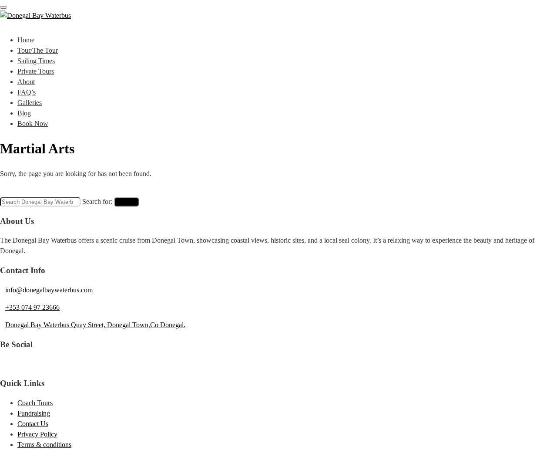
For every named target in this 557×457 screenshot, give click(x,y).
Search (126, 202)
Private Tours (35, 71)
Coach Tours (35, 402)
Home (25, 40)
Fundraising (33, 413)
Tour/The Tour (37, 50)
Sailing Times (36, 60)
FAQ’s (26, 92)
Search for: (97, 201)
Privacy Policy (37, 434)
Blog (24, 113)
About (26, 81)
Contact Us (32, 423)
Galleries (29, 102)
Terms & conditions (44, 444)
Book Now (32, 123)
